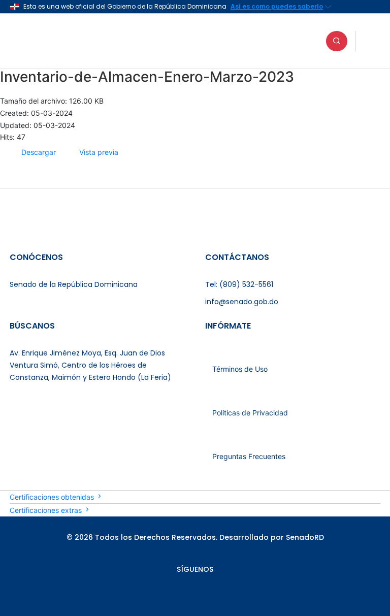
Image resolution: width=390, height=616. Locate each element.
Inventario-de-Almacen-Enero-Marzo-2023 (147, 76)
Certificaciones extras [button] (47, 510)
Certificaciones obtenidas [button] (53, 497)
